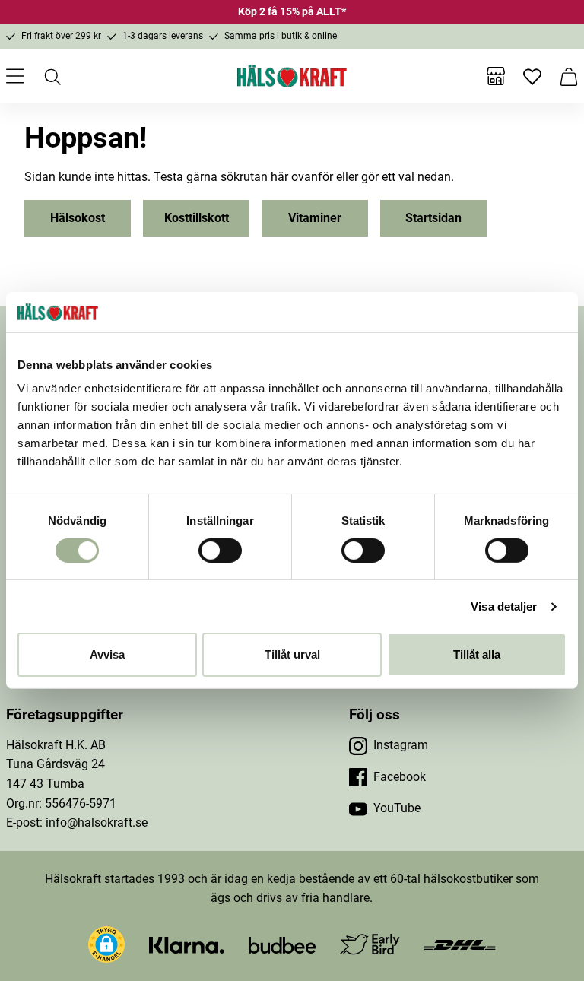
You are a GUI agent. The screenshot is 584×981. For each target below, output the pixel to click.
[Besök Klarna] (186, 944)
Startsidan (433, 218)
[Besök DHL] (459, 944)
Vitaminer (314, 218)
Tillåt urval (292, 654)
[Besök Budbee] (282, 944)
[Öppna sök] (52, 76)
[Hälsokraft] (292, 76)
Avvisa (107, 654)
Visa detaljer (504, 606)
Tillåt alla (476, 654)
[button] (106, 944)
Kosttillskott (196, 218)
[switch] (220, 550)
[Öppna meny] (15, 76)
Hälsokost (77, 218)
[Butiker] (496, 76)
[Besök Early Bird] (370, 943)
